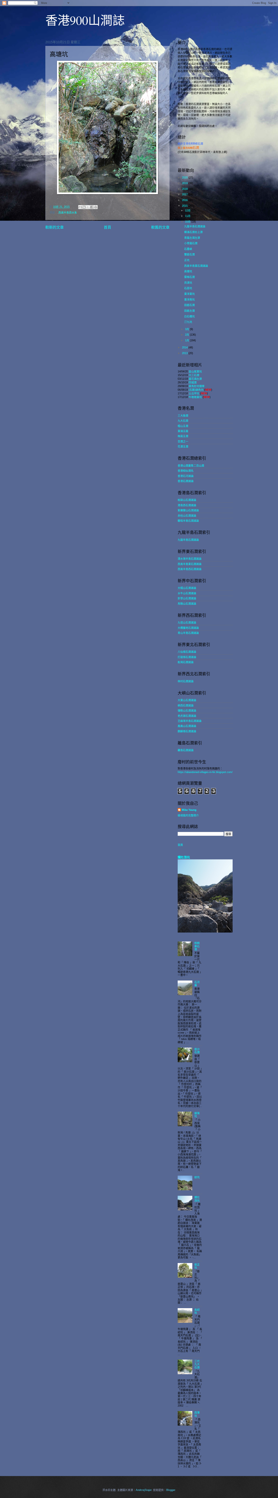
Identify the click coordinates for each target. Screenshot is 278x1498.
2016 (185, 200)
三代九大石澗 (197, 1364)
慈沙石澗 (197, 1051)
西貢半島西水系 (67, 212)
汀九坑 (188, 321)
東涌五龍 (183, 431)
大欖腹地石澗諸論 (188, 627)
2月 (187, 334)
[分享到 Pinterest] (96, 207)
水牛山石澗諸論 (187, 593)
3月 (187, 329)
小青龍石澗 (190, 243)
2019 (185, 183)
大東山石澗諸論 (187, 700)
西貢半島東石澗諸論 (196, 265)
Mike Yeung (189, 809)
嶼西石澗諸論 (186, 705)
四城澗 (193, 382)
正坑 (186, 260)
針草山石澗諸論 (187, 598)
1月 (187, 340)
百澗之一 (183, 441)
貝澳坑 (188, 282)
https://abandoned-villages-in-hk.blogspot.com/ (205, 772)
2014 (185, 347)
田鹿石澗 (189, 305)
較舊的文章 (160, 227)
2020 (185, 177)
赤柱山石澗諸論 (187, 515)
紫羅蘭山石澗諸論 (188, 510)
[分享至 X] (88, 207)
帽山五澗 (183, 425)
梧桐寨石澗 (197, 946)
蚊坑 (197, 1177)
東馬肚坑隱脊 (197, 386)
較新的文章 (54, 227)
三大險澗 (183, 415)
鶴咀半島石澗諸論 (188, 520)
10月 (188, 221)
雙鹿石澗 (189, 254)
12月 (188, 210)
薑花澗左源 (195, 378)
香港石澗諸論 (186, 481)
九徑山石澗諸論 (187, 622)
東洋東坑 (189, 293)
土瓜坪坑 (194, 393)
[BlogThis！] (84, 207)
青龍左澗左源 (192, 237)
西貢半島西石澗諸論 (189, 569)
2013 (185, 353)
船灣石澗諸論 (186, 662)
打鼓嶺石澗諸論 (187, 657)
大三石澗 (194, 375)
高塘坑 (188, 271)
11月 (188, 215)
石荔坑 (188, 288)
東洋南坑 (189, 299)
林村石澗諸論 (186, 681)
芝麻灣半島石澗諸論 (189, 720)
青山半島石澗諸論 (188, 632)
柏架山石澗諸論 (187, 499)
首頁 (107, 227)
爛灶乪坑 (184, 857)
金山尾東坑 (195, 371)
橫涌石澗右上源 (193, 232)
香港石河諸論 (186, 475)
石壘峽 (188, 248)
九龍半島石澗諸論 (194, 226)
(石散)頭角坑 (196, 389)
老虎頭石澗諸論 (187, 715)
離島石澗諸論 (186, 750)
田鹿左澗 (189, 310)
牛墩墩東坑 (195, 397)
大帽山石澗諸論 (187, 587)
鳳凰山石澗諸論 (187, 725)
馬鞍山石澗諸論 (187, 603)
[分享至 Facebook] (92, 207)
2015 (185, 205)
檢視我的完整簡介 (188, 815)
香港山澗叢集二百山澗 (191, 465)
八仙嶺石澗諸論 (187, 651)
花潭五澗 (183, 446)
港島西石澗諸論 (187, 505)
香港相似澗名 (186, 470)
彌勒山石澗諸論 (187, 710)
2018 (185, 188)
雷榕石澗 (189, 276)
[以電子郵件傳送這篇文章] (80, 207)
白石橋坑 (189, 316)
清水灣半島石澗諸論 (189, 558)
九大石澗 (183, 420)
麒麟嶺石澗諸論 (187, 731)
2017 (185, 194)
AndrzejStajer (143, 1489)
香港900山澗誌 (85, 20)
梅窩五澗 (183, 436)
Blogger (170, 1489)
